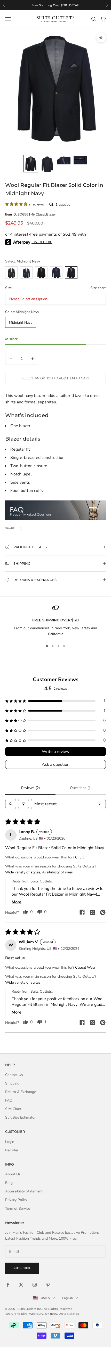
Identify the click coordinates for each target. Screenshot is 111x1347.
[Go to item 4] (80, 160)
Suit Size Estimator (20, 1117)
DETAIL (74, 5)
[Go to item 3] (64, 160)
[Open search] (10, 804)
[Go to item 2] (47, 164)
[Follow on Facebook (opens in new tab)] (7, 1284)
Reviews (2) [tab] (30, 787)
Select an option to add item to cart (55, 378)
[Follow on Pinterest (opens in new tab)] (48, 1284)
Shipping (12, 1083)
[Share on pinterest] (103, 912)
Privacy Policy (16, 1199)
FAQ (8, 1100)
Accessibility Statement (24, 1191)
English (67, 1298)
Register (11, 1150)
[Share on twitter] (92, 912)
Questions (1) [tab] (81, 787)
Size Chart (13, 1108)
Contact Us (14, 1074)
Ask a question (55, 764)
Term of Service (17, 1208)
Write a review (55, 751)
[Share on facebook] (82, 912)
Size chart (98, 287)
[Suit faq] (55, 510)
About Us (13, 1174)
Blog (9, 1182)
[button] (55, 204)
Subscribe (22, 1268)
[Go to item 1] (30, 163)
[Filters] (23, 804)
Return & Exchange (20, 1091)
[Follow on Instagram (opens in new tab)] (34, 1284)
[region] (55, 5)
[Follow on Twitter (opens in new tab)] (21, 1284)
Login (9, 1141)
